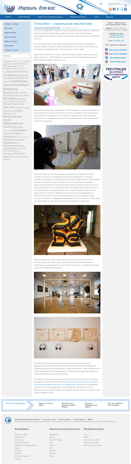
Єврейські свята (17, 61)
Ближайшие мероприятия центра (47, 28)
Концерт (8, 103)
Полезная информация (15, 403)
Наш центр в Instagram (118, 54)
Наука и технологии (22, 443)
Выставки (13, 71)
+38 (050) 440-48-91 (116, 35)
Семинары (19, 130)
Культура (18, 103)
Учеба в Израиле (12, 135)
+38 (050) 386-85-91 (116, 37)
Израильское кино (14, 92)
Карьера (21, 98)
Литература (9, 111)
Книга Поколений (10, 101)
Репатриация (7, 131)
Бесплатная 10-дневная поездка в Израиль (69, 405)
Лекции (8, 107)
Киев (51, 443)
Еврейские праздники (15, 83)
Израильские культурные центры (50, 17)
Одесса (52, 445)
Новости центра (10, 33)
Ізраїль (26, 61)
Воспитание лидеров (91, 443)
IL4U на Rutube (79, 419)
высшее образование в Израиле (14, 142)
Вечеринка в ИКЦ (10, 68)
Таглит (7, 133)
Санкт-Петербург (55, 440)
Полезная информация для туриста (91, 405)
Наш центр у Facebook (118, 50)
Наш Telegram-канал (118, 58)
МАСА (19, 110)
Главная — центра (11, 24)
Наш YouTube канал (118, 61)
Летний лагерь (21, 107)
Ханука (26, 137)
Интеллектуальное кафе (15, 95)
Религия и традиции (22, 456)
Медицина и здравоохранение (26, 445)
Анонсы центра (10, 37)
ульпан (6, 159)
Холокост (9, 139)
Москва (52, 437)
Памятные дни (13, 126)
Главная (8, 17)
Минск (51, 456)
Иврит (24, 85)
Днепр (51, 448)
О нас (96, 17)
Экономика (19, 440)
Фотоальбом (9, 46)
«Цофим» (7, 61)
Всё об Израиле (24, 17)
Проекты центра (11, 41)
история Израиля (20, 156)
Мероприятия (54, 434)
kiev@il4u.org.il (119, 41)
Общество (18, 451)
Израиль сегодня (21, 434)
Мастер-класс (9, 113)
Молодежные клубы (91, 440)
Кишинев (52, 453)
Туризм (17, 448)
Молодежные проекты (78, 17)
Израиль (10, 89)
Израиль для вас (28, 7)
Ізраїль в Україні (11, 63)
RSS (91, 419)
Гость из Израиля (15, 73)
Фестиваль (19, 137)
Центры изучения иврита (93, 445)
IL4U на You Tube (65, 419)
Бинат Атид (17, 66)
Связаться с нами (11, 50)
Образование (13, 123)
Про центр (8, 28)
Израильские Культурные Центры (27, 419)
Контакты (109, 17)
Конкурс (22, 101)
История (9, 98)
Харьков (52, 451)
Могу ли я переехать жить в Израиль (115, 404)
